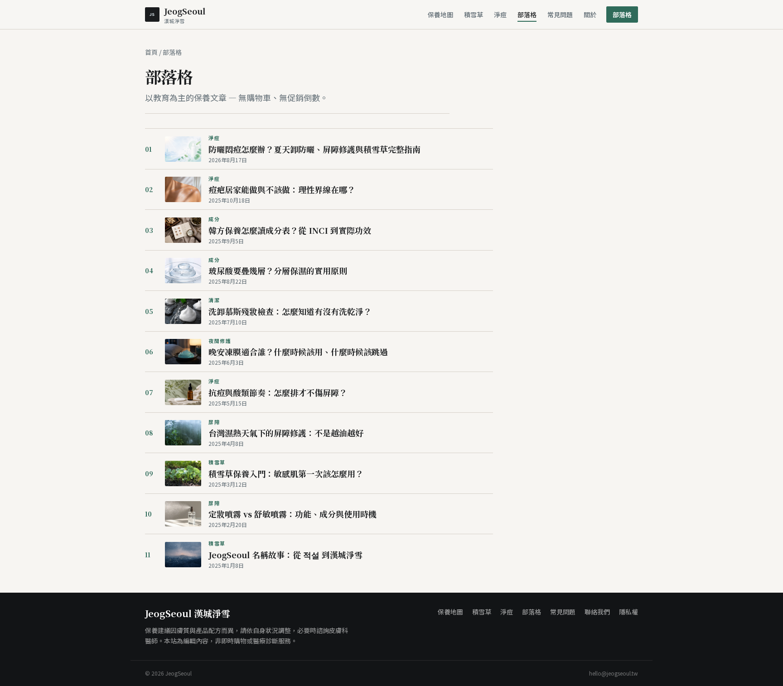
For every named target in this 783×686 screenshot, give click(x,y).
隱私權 (628, 611)
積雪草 (473, 14)
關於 (590, 14)
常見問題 (560, 14)
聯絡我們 (597, 611)
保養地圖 (440, 14)
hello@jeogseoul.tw (613, 673)
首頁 (151, 52)
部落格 (526, 14)
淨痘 (500, 14)
